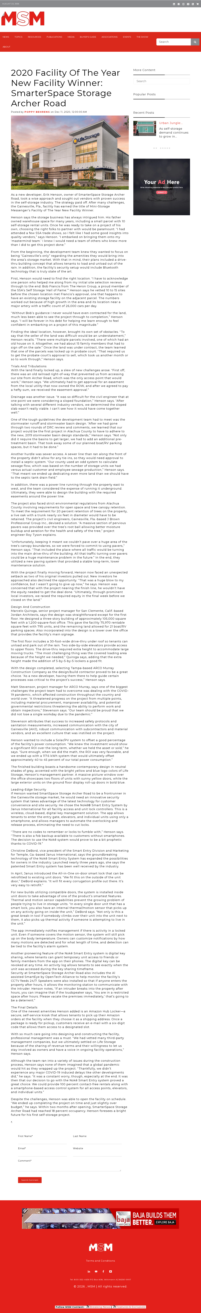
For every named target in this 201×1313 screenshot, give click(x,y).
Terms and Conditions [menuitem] (100, 1260)
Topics (18, 37)
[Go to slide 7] (167, 148)
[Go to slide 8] (169, 148)
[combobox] (177, 41)
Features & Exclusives (131, 1306)
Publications (54, 37)
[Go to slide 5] (162, 148)
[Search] (195, 41)
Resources (34, 37)
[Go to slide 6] (165, 148)
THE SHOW (142, 37)
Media (71, 37)
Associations (110, 37)
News (6, 37)
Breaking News (100, 1306)
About (6, 46)
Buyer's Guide (88, 37)
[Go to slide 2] (156, 148)
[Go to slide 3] (158, 148)
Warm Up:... (168, 123)
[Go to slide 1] (154, 148)
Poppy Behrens (37, 111)
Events (127, 37)
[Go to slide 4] (160, 148)
